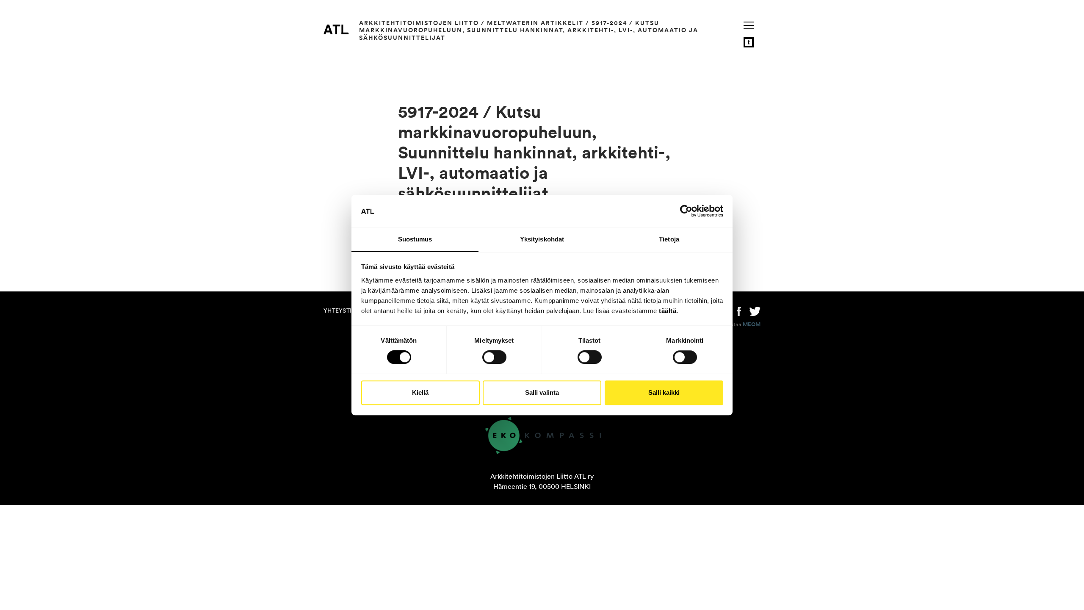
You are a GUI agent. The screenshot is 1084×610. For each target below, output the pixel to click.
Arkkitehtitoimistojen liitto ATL (336, 29)
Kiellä (420, 392)
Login (748, 42)
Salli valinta (542, 392)
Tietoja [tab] (669, 239)
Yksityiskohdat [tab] (542, 239)
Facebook (739, 310)
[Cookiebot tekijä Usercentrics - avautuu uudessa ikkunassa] (686, 211)
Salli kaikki (664, 392)
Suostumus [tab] (415, 239)
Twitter (754, 310)
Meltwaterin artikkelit (535, 23)
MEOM (751, 324)
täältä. (668, 310)
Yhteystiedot (346, 310)
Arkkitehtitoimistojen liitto (419, 23)
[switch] (494, 357)
